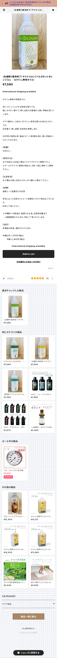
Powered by (25, 633)
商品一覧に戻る (28, 616)
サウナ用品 (7, 604)
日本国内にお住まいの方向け (28, 262)
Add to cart (29, 254)
